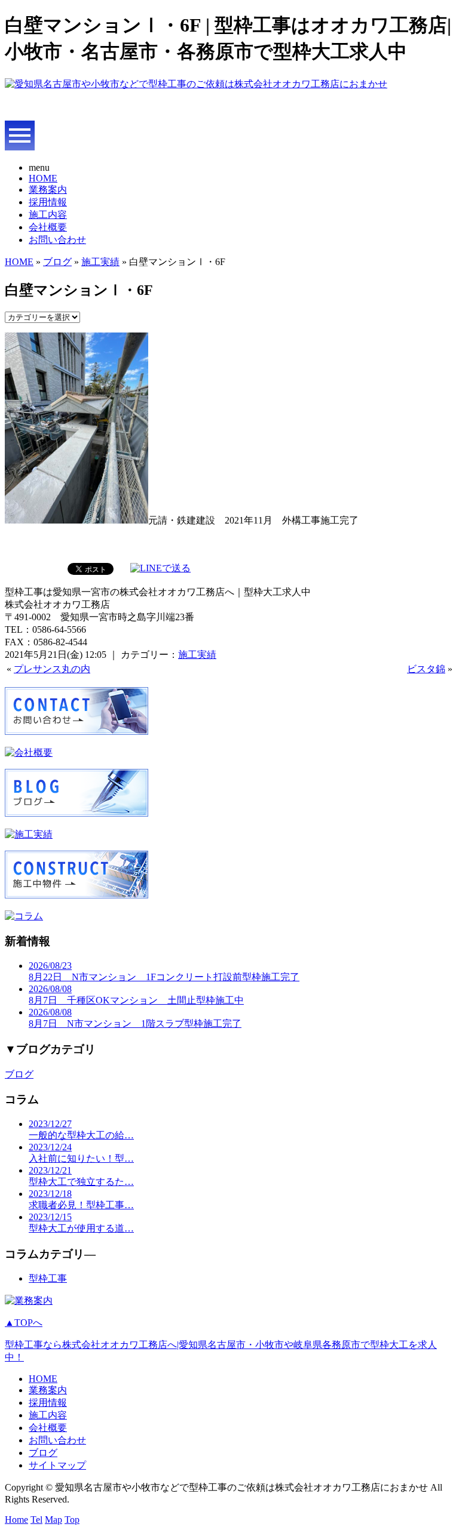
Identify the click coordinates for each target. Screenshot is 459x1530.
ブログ (57, 262)
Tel (36, 1519)
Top (72, 1519)
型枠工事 (48, 1278)
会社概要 (48, 227)
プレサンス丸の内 (52, 669)
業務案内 (48, 189)
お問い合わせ (57, 240)
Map (53, 1519)
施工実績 (100, 262)
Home (16, 1519)
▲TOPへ (23, 1322)
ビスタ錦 (426, 669)
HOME (43, 178)
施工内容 (48, 215)
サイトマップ (57, 1465)
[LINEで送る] (160, 568)
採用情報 (48, 202)
